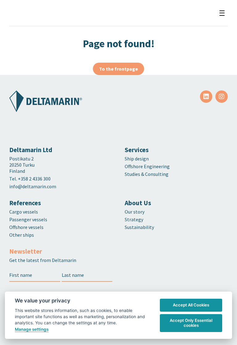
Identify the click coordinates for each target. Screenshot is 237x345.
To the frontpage (118, 69)
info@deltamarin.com (32, 186)
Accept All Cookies (191, 304)
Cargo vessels (23, 212)
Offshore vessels (26, 227)
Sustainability (139, 227)
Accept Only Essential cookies (191, 323)
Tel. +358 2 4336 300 (30, 179)
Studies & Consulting (146, 174)
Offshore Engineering (147, 166)
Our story (134, 212)
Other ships (21, 235)
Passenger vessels (28, 219)
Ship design (137, 159)
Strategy (134, 219)
